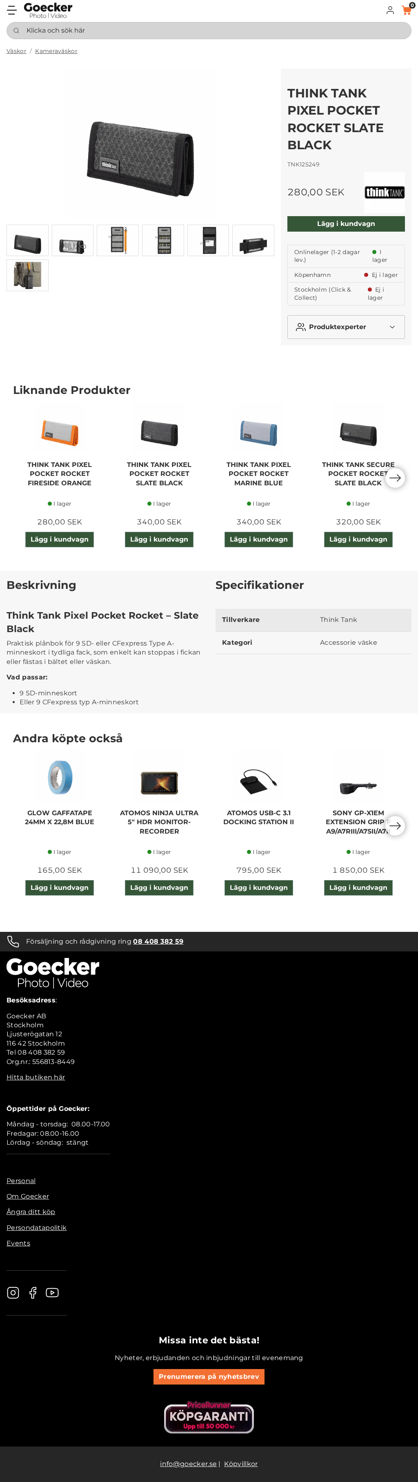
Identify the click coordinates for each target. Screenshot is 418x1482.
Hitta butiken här (36, 1077)
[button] (390, 10)
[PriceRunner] (209, 1417)
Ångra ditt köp (31, 1212)
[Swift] (48, 10)
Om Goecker (28, 1196)
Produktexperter (337, 327)
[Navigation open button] (12, 10)
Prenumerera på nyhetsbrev (209, 1376)
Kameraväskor (56, 51)
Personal (21, 1181)
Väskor (17, 51)
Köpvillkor (241, 1464)
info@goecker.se (188, 1464)
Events (18, 1243)
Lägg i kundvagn (346, 224)
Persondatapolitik (37, 1228)
